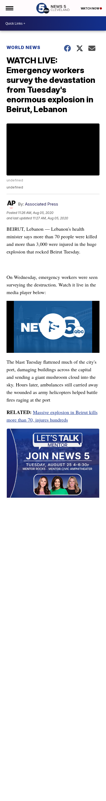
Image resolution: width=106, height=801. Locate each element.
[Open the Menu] (9, 8)
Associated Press (41, 204)
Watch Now (90, 8)
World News (23, 47)
